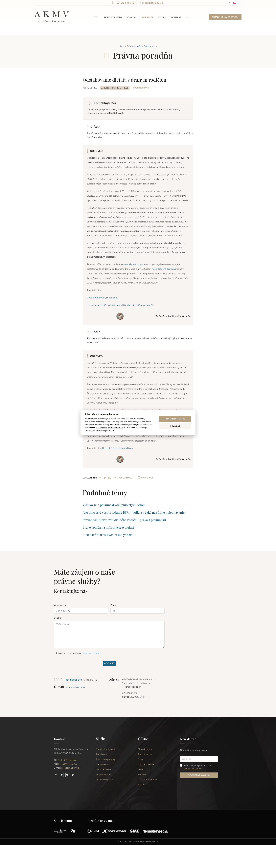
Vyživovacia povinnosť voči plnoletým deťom (114, 505)
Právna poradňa (134, 46)
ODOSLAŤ (109, 663)
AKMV (51, 17)
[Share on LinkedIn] (109, 478)
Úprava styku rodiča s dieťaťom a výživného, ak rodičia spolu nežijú (120, 305)
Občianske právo (104, 779)
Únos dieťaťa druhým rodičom (102, 297)
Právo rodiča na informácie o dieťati (108, 527)
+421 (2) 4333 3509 (67, 760)
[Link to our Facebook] (56, 775)
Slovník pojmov (146, 749)
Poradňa (147, 17)
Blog (140, 759)
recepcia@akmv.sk (153, 2)
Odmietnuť (175, 426)
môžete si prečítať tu (105, 430)
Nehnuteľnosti (103, 764)
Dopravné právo (104, 774)
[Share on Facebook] (100, 478)
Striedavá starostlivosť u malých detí (109, 535)
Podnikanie (101, 754)
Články (131, 17)
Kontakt (176, 17)
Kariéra (141, 784)
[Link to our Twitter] (62, 775)
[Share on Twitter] (104, 478)
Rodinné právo (150, 46)
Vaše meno (60, 605)
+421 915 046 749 (124, 2)
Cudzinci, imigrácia (105, 749)
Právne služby (112, 17)
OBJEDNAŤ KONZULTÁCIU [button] (225, 17)
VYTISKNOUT (147, 478)
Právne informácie (147, 779)
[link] (187, 17)
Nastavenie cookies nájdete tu (109, 427)
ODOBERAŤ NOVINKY (199, 775)
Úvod (94, 17)
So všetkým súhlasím (175, 419)
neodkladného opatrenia (136, 264)
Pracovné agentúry (105, 759)
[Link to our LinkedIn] (73, 775)
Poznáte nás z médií (102, 820)
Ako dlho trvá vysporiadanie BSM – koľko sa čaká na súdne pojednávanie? (134, 512)
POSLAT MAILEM (126, 478)
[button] (234, 3)
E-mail (113, 605)
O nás (161, 17)
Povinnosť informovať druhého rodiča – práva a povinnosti (124, 520)
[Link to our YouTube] (67, 775)
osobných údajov (92, 653)
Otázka (57, 618)
